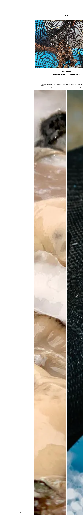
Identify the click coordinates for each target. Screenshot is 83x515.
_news (66, 15)
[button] (64, 81)
